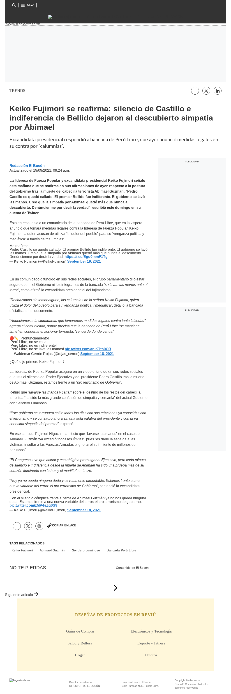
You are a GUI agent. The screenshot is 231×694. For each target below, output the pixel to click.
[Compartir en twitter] (206, 91)
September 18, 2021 (97, 354)
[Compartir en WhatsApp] (39, 526)
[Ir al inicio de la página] (115, 588)
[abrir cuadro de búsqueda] (14, 5)
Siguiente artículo (19, 595)
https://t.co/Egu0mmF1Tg (86, 257)
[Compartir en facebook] (195, 91)
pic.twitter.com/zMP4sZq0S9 (33, 505)
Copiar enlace (64, 525)
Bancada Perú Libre (121, 550)
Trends (17, 90)
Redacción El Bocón (27, 166)
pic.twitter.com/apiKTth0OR (88, 349)
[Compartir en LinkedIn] (218, 91)
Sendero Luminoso (86, 550)
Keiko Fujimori (22, 550)
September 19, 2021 (84, 261)
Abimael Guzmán (52, 550)
